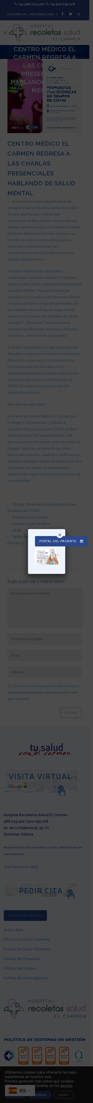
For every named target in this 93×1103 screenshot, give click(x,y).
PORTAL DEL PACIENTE (57, 541)
